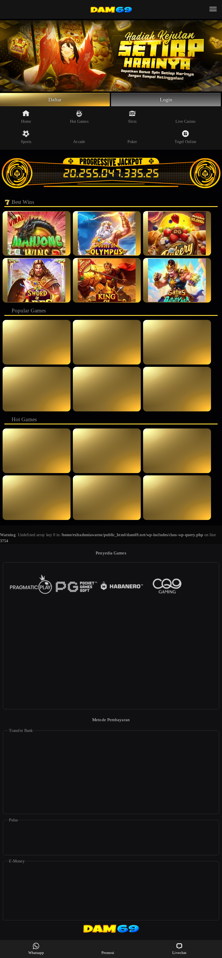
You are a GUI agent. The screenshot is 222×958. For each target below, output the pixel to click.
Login (166, 99)
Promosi (107, 952)
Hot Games (79, 121)
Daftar (55, 99)
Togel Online (185, 142)
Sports (26, 142)
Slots (132, 121)
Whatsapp (36, 952)
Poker (132, 142)
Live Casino (185, 121)
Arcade (79, 142)
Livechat (179, 952)
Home (26, 121)
